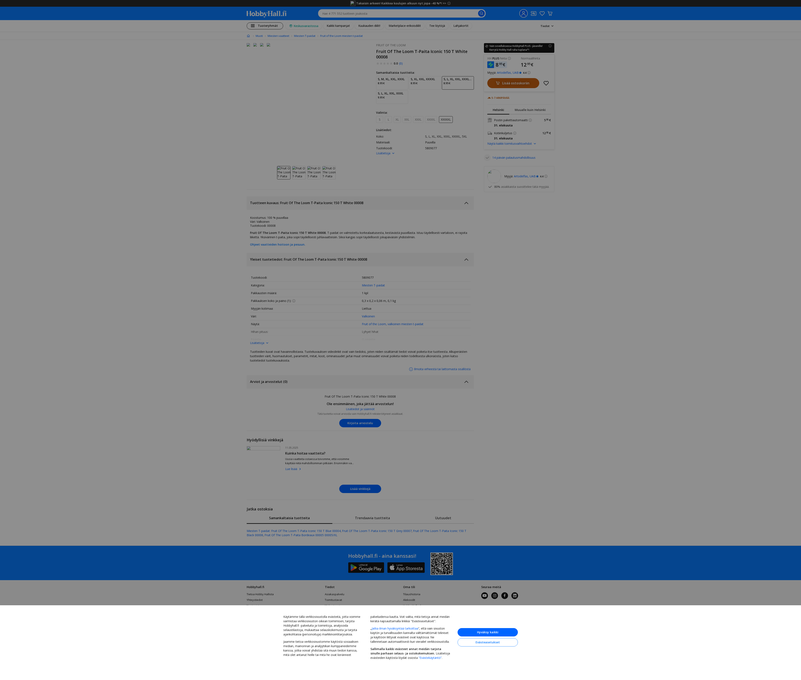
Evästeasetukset (488, 642)
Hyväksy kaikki (487, 632)
